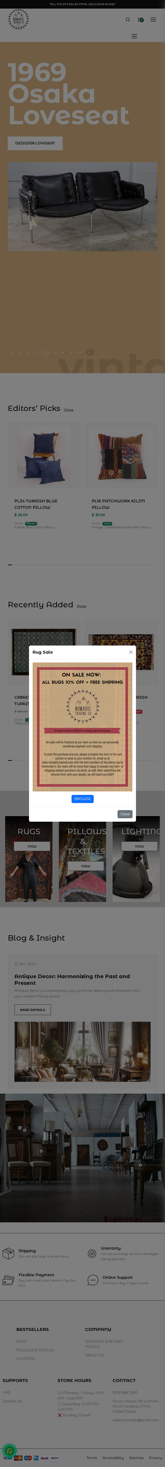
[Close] (130, 652)
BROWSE (82, 799)
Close (125, 814)
